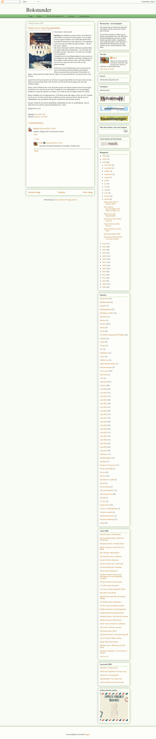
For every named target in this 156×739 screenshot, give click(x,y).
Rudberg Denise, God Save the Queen (114, 616)
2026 (104, 156)
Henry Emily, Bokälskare (108, 571)
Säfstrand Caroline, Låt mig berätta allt (114, 634)
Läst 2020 (103, 429)
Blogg (30, 16)
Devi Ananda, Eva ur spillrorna (111, 556)
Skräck (102, 483)
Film (101, 349)
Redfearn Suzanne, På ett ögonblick (113, 609)
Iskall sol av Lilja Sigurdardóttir (110, 215)
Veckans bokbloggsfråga (109, 508)
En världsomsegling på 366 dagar (112, 335)
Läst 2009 (103, 389)
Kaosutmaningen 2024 (112, 234)
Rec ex (102, 472)
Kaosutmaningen (106, 367)
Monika (36, 128)
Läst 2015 (103, 411)
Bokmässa (103, 317)
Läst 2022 (103, 436)
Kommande (104, 371)
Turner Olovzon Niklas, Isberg (110, 638)
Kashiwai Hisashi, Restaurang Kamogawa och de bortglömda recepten (111, 576)
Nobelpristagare (84, 16)
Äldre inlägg (88, 192)
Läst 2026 (103, 450)
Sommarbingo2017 (107, 490)
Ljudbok (103, 385)
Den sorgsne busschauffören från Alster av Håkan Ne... (112, 209)
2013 (104, 275)
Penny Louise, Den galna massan (112, 605)
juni (105, 184)
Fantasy (103, 345)
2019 (104, 256)
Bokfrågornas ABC (106, 313)
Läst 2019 (103, 425)
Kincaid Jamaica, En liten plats (111, 582)
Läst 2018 (103, 422)
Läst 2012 (103, 400)
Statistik (103, 498)
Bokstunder (38, 9)
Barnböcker (104, 298)
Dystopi (102, 327)
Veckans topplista (106, 512)
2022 (104, 247)
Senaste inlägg (34, 192)
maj (105, 187)
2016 (104, 265)
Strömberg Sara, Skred (108, 631)
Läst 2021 (103, 432)
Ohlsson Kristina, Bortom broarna (112, 682)
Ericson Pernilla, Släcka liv (109, 560)
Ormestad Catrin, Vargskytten (110, 602)
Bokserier (71, 16)
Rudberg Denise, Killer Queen (111, 620)
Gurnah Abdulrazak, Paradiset (111, 567)
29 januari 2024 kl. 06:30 (47, 128)
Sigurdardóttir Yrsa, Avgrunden (111, 679)
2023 (104, 244)
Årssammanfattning (107, 519)
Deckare (37, 117)
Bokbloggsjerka (105, 309)
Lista (101, 378)
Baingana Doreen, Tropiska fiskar (112, 544)
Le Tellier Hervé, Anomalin (109, 585)
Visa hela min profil (107, 69)
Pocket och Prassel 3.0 (108, 465)
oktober (107, 171)
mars (106, 193)
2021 (104, 250)
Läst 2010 (103, 393)
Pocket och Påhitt (106, 469)
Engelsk (103, 338)
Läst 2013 (103, 403)
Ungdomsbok (105, 505)
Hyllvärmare (104, 360)
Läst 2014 (103, 407)
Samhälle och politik (107, 480)
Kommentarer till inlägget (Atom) (66, 200)
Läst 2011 (103, 396)
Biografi (102, 306)
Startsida (61, 192)
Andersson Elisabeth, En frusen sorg (113, 671)
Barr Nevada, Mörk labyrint (109, 553)
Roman (102, 476)
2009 (104, 287)
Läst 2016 (103, 414)
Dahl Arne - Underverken (109, 668)
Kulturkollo (103, 375)
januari (107, 199)
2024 (104, 162)
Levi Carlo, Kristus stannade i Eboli (112, 589)
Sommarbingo (105, 487)
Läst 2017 (103, 418)
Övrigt (102, 523)
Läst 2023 (103, 440)
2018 (104, 259)
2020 (104, 253)
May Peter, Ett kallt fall (108, 593)
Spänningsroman (106, 494)
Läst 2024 (44, 117)
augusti (107, 177)
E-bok (102, 331)
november (108, 168)
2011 (104, 281)
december (108, 165)
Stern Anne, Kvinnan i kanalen (111, 627)
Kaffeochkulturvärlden (108, 364)
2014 (104, 271)
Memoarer (103, 454)
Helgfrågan (104, 353)
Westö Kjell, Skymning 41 (109, 642)
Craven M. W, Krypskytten (109, 675)
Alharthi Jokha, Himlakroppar (110, 534)
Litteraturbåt (104, 382)
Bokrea (102, 320)
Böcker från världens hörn (55, 16)
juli (105, 180)
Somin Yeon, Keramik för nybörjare (112, 624)
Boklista (39, 16)
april (106, 190)
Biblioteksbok (104, 302)
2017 (104, 262)
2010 (104, 284)
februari (107, 196)
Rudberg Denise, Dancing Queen (112, 613)
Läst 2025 (103, 447)
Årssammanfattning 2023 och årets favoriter (113, 238)
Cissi (41, 143)
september (108, 174)
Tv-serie (103, 501)
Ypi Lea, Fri (104, 656)
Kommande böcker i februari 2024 (111, 203)
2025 (104, 159)
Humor (102, 356)
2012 (104, 278)
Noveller (103, 461)
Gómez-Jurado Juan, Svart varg (111, 564)
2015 (104, 268)
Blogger (87, 734)
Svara (35, 134)
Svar (37, 139)
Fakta (102, 342)
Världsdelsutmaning (107, 516)
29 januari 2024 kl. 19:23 (54, 143)
